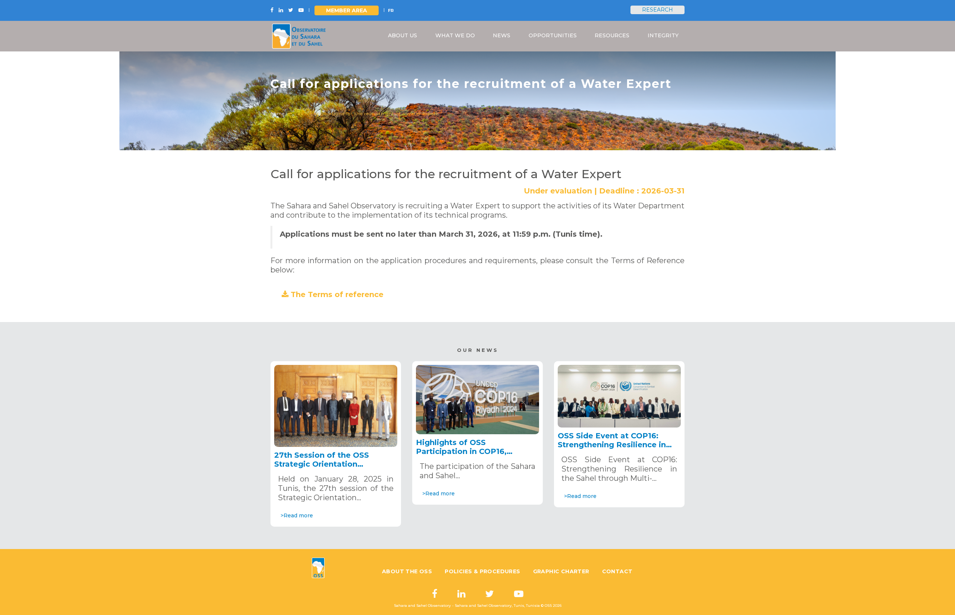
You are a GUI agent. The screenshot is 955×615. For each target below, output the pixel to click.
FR (391, 10)
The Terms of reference (337, 294)
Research (657, 9)
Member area (346, 10)
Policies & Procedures (482, 571)
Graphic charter (561, 571)
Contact (617, 571)
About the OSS (407, 571)
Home (277, 113)
